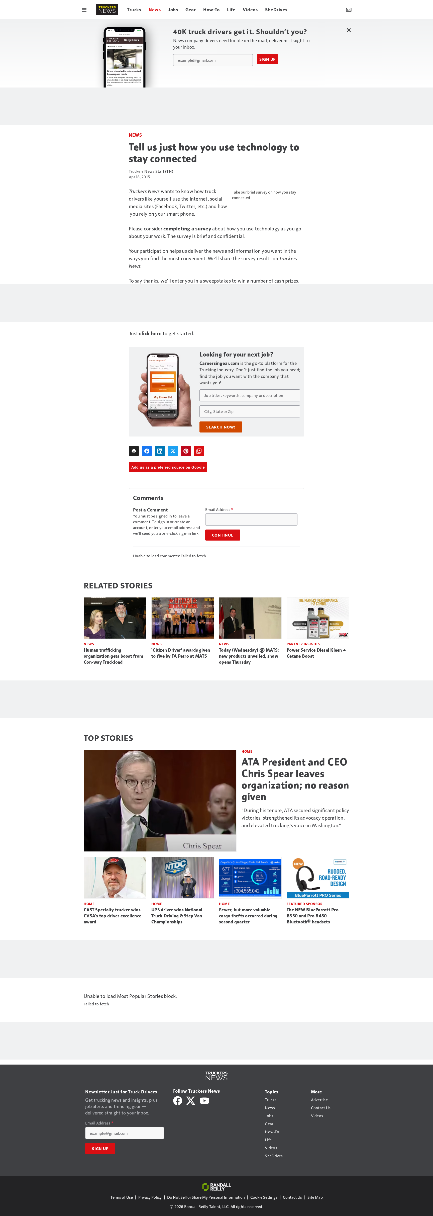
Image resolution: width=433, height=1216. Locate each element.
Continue (223, 535)
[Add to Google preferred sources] (199, 451)
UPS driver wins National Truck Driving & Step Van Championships (176, 916)
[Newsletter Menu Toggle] (349, 9)
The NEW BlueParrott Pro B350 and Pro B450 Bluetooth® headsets (313, 916)
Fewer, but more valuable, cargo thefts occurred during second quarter (248, 916)
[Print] (134, 451)
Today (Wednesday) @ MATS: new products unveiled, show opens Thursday (249, 656)
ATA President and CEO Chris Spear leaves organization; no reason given (295, 779)
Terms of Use (122, 1197)
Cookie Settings (263, 1197)
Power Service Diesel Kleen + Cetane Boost (316, 653)
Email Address (219, 509)
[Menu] (84, 9)
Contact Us (292, 1197)
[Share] (147, 451)
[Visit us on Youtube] (204, 1099)
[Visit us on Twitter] (191, 1099)
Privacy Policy (150, 1197)
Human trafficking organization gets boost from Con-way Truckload (113, 656)
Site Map (315, 1197)
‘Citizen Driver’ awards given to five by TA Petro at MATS (180, 653)
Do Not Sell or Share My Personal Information (206, 1197)
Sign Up (267, 59)
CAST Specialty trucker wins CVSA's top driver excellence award (112, 916)
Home (247, 751)
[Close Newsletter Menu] (349, 30)
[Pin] (186, 451)
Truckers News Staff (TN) (151, 171)
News (135, 135)
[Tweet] (173, 451)
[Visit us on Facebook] (177, 1099)
